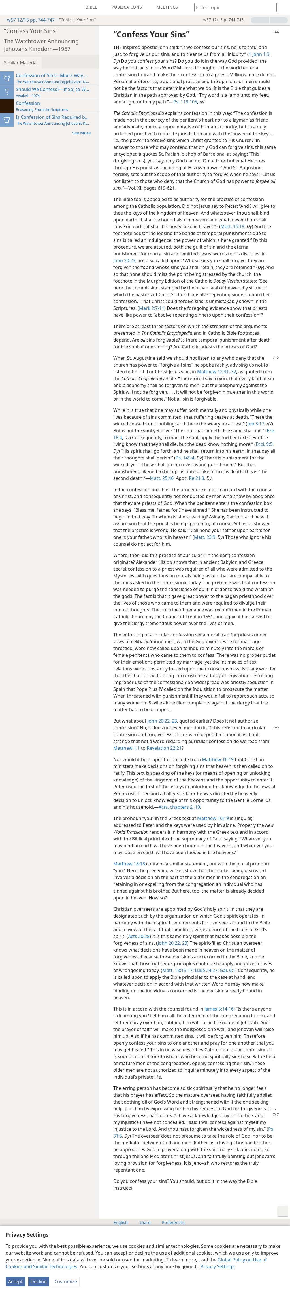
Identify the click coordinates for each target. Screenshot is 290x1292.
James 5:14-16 (219, 1009)
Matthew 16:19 (218, 759)
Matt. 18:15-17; (178, 970)
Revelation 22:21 (164, 748)
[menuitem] (8, 7)
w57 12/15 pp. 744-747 (31, 20)
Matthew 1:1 (126, 748)
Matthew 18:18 (129, 864)
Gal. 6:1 (227, 970)
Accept (15, 1281)
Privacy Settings (217, 1266)
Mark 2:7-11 (151, 308)
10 (197, 807)
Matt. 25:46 (162, 478)
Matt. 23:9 (204, 537)
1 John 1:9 (259, 54)
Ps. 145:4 (185, 458)
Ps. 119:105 (185, 102)
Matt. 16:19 (232, 226)
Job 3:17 (256, 424)
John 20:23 (124, 260)
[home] (8, 7)
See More (81, 132)
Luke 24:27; (206, 970)
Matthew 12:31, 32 (216, 371)
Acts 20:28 (139, 936)
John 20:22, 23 (162, 721)
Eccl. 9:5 (264, 444)
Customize (65, 1281)
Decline (38, 1281)
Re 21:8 (196, 478)
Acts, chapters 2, (176, 807)
